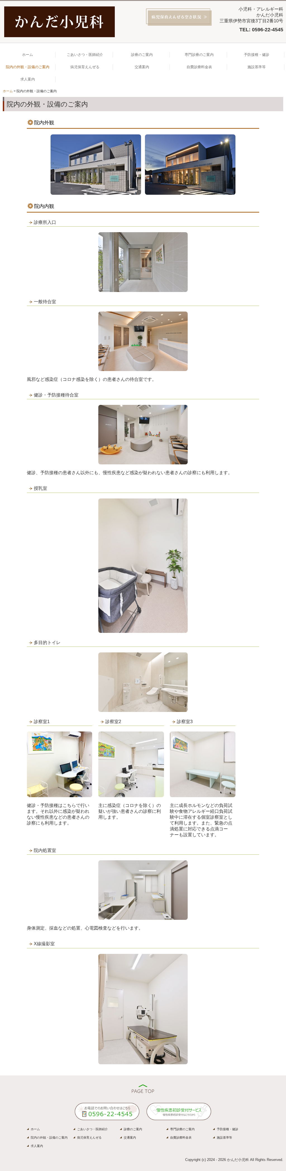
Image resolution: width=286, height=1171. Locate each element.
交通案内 (142, 67)
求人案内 (27, 79)
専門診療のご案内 (199, 55)
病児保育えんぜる (84, 67)
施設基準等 (256, 67)
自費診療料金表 (199, 67)
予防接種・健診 (256, 55)
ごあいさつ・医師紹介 (85, 55)
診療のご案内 (142, 55)
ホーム (27, 55)
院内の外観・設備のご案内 (27, 67)
